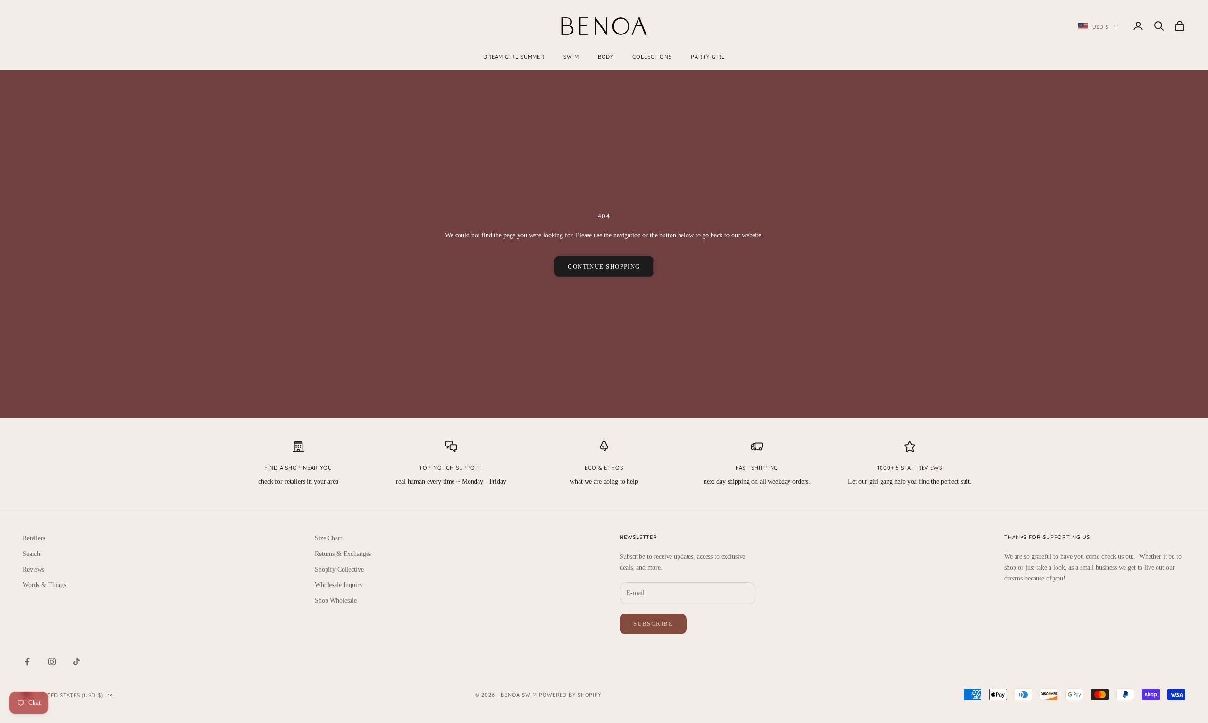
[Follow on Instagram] (52, 661)
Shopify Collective (339, 569)
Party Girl (708, 56)
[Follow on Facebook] (27, 661)
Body (606, 56)
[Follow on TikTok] (76, 661)
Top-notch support (451, 467)
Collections (652, 56)
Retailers (34, 538)
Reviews (33, 569)
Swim (571, 56)
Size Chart (328, 538)
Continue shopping (604, 266)
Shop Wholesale (336, 600)
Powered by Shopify (570, 694)
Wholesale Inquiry (339, 584)
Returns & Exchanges (343, 553)
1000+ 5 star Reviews (909, 467)
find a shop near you (298, 467)
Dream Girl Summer (514, 56)
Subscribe (653, 623)
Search (31, 553)
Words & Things (44, 584)
